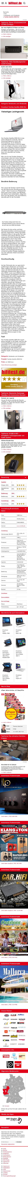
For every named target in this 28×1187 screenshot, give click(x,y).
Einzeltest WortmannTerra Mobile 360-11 (19, 653)
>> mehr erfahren (6, 722)
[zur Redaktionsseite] (3, 728)
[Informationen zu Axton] (20, 1015)
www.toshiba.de (21, 526)
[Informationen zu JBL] (6, 1032)
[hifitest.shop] (18, 1067)
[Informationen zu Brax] (6, 1020)
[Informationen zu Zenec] (21, 1044)
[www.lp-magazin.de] (10, 1067)
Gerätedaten (6, 1155)
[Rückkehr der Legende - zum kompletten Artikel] (14, 420)
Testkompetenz (7, 1152)
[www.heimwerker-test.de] (22, 1059)
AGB (4, 1169)
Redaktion (6, 1153)
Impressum (6, 1166)
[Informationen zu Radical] (6, 1040)
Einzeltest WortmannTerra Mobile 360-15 (6, 677)
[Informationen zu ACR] (6, 1015)
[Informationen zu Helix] (14, 1028)
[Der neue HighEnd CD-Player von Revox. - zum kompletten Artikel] (14, 48)
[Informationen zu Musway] (6, 1036)
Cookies (5, 1172)
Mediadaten (6, 1168)
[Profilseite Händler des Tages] (14, 1121)
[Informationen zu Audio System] (13, 1015)
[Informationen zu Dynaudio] (14, 1019)
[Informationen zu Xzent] (13, 1044)
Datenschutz (6, 1171)
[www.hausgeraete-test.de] (14, 1059)
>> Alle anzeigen (6, 36)
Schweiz (6, 1106)
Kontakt (5, 1174)
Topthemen (6, 1161)
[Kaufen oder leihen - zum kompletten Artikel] (14, 90)
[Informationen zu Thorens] (22, 1040)
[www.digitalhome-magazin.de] (6, 1059)
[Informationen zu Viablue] (6, 1045)
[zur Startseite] (15, 3)
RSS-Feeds (6, 1160)
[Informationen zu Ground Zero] (6, 1028)
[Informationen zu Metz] (20, 1031)
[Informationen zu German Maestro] (20, 1023)
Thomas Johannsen (18, 726)
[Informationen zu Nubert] (14, 1036)
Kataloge (5, 1158)
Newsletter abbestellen (8, 1144)
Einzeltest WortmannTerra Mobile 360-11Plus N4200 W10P (6, 654)
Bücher (5, 1150)
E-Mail (14, 729)
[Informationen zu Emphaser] (22, 1020)
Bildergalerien (7, 1157)
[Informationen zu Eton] (12, 1023)
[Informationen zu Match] (12, 1031)
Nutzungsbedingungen (9, 1176)
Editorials (5, 1163)
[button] (25, 213)
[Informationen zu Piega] (22, 1036)
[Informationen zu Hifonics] (22, 1028)
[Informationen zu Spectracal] (14, 1040)
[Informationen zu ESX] (6, 1024)
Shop (4, 1148)
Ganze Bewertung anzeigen (9, 365)
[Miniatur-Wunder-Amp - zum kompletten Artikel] (14, 464)
